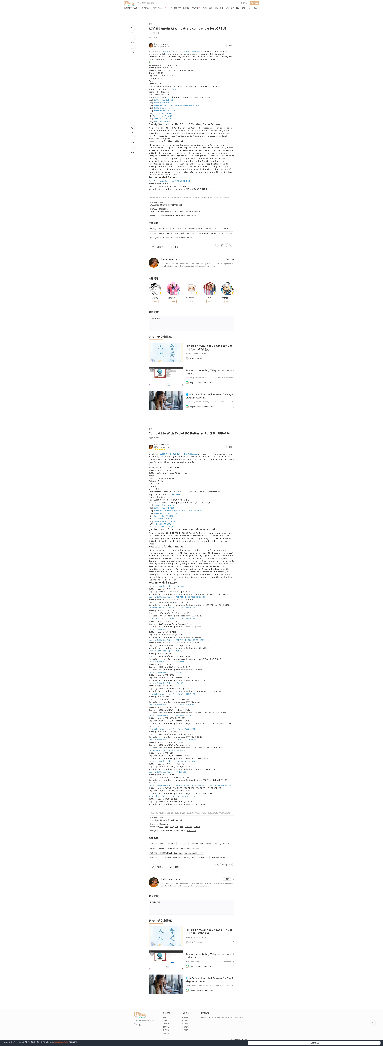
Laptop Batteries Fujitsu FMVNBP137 (167, 772)
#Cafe (224, 1017)
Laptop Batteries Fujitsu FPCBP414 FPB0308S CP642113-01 (179, 640)
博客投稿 (166, 1033)
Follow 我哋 (191, 215)
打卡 (161, 211)
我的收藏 (185, 1023)
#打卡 (214, 1017)
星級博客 (186, 8)
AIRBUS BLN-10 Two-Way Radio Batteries (176, 233)
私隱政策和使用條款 (61, 1042)
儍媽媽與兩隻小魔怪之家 (173, 298)
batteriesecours (162, 44)
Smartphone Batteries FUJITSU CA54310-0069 (172, 618)
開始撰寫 (254, 3)
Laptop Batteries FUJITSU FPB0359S (167, 661)
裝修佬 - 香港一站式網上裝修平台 (227, 298)
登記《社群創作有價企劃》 (173, 205)
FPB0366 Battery (219, 857)
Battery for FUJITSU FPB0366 (196, 857)
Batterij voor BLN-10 (164, 108)
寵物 (243, 8)
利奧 (210, 298)
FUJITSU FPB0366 (157, 844)
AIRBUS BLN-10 (179, 228)
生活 (237, 8)
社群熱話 (145, 8)
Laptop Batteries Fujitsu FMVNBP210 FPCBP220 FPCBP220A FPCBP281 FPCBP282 (190, 785)
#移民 (241, 1017)
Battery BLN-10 (212, 228)
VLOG (205, 8)
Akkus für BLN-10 (162, 121)
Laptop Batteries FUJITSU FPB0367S (167, 672)
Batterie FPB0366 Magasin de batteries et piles (177, 510)
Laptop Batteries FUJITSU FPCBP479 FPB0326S (173, 739)
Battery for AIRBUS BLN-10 (161, 237)
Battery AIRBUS (195, 228)
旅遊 (216, 8)
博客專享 (195, 8)
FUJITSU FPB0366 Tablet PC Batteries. (178, 453)
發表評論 (155, 318)
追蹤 (230, 45)
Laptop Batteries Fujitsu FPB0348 (166, 683)
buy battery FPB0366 (194, 853)
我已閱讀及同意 (314, 1043)
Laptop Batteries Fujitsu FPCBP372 (167, 650)
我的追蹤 (185, 1027)
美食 (211, 8)
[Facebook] (132, 153)
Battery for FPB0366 (164, 505)
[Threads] (132, 164)
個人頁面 (185, 1017)
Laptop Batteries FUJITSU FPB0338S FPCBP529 (173, 715)
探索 (170, 8)
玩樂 (227, 8)
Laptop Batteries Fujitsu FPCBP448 (167, 586)
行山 (248, 8)
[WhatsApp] (132, 159)
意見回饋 (166, 1030)
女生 (221, 8)
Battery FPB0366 (157, 848)
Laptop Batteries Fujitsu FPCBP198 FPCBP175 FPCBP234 (177, 597)
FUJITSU (171, 844)
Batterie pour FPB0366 (165, 513)
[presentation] (149, 290)
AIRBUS (225, 228)
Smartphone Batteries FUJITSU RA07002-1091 (172, 728)
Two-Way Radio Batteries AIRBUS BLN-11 (169, 181)
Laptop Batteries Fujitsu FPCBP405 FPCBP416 (172, 761)
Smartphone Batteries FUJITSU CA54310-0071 (172, 607)
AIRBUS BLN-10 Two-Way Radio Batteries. (180, 51)
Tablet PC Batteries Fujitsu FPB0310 (167, 750)
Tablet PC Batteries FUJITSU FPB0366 (183, 848)
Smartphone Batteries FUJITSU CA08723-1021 (172, 796)
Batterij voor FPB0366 (165, 521)
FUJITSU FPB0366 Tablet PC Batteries (166, 853)
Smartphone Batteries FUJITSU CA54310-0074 (172, 693)
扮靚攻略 (188, 211)
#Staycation (233, 1017)
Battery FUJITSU (222, 844)
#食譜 (219, 1017)
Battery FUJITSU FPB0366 (200, 844)
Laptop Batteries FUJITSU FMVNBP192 (168, 629)
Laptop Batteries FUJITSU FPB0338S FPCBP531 (173, 704)
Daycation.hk (191, 298)
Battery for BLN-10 (163, 100)
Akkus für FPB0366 (163, 524)
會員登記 (244, 3)
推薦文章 (177, 8)
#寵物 (203, 1017)
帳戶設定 (185, 1020)
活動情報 (197, 211)
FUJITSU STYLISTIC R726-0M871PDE (165, 857)
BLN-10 (175, 89)
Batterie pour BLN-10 (164, 110)
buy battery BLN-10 (184, 237)
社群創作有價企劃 (131, 8)
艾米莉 (155, 298)
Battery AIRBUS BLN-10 (159, 228)
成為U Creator (158, 8)
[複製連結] (132, 170)
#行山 (208, 1017)
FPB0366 (176, 494)
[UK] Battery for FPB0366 (162, 526)
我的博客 (185, 1030)
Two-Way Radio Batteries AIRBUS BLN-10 (214, 233)
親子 (232, 8)
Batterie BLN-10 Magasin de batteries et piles (176, 105)
